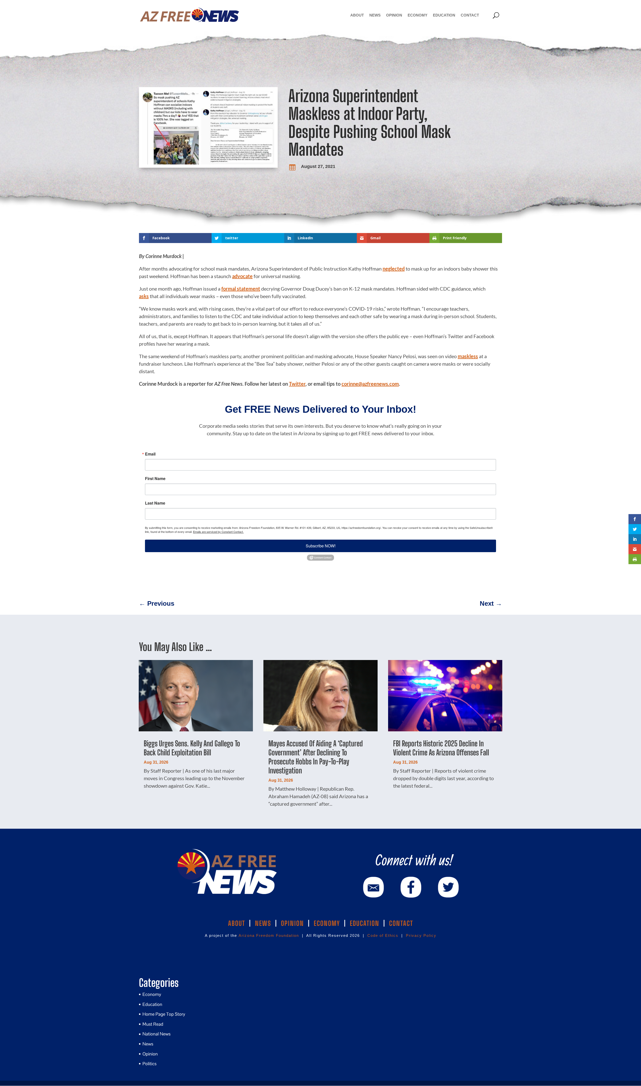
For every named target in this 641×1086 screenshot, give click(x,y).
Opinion (394, 15)
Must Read (152, 1024)
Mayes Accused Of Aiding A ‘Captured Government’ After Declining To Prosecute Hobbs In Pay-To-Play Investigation (315, 757)
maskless (468, 356)
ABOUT (236, 923)
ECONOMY (327, 923)
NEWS (263, 923)
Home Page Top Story (163, 1014)
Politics (149, 1063)
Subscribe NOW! (321, 546)
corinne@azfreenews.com (370, 384)
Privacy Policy (421, 935)
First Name (155, 479)
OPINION (292, 923)
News (375, 15)
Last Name (155, 503)
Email (150, 454)
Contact (470, 15)
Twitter (297, 384)
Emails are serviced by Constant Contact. (218, 532)
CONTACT (401, 923)
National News (156, 1034)
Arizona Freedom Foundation (269, 935)
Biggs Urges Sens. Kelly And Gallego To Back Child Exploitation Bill (192, 748)
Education (444, 15)
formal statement (240, 289)
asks (144, 296)
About (357, 15)
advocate (242, 276)
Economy (417, 15)
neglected (394, 269)
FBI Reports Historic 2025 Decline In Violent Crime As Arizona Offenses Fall (441, 748)
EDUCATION (364, 923)
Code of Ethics (382, 935)
